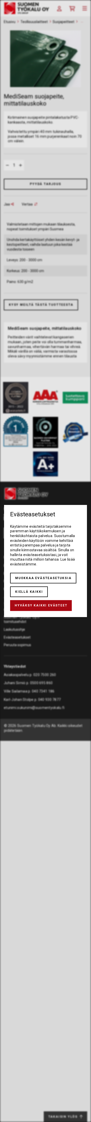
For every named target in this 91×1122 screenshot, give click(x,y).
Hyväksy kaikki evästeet (41, 605)
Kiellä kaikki (29, 592)
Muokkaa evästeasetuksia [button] (43, 578)
